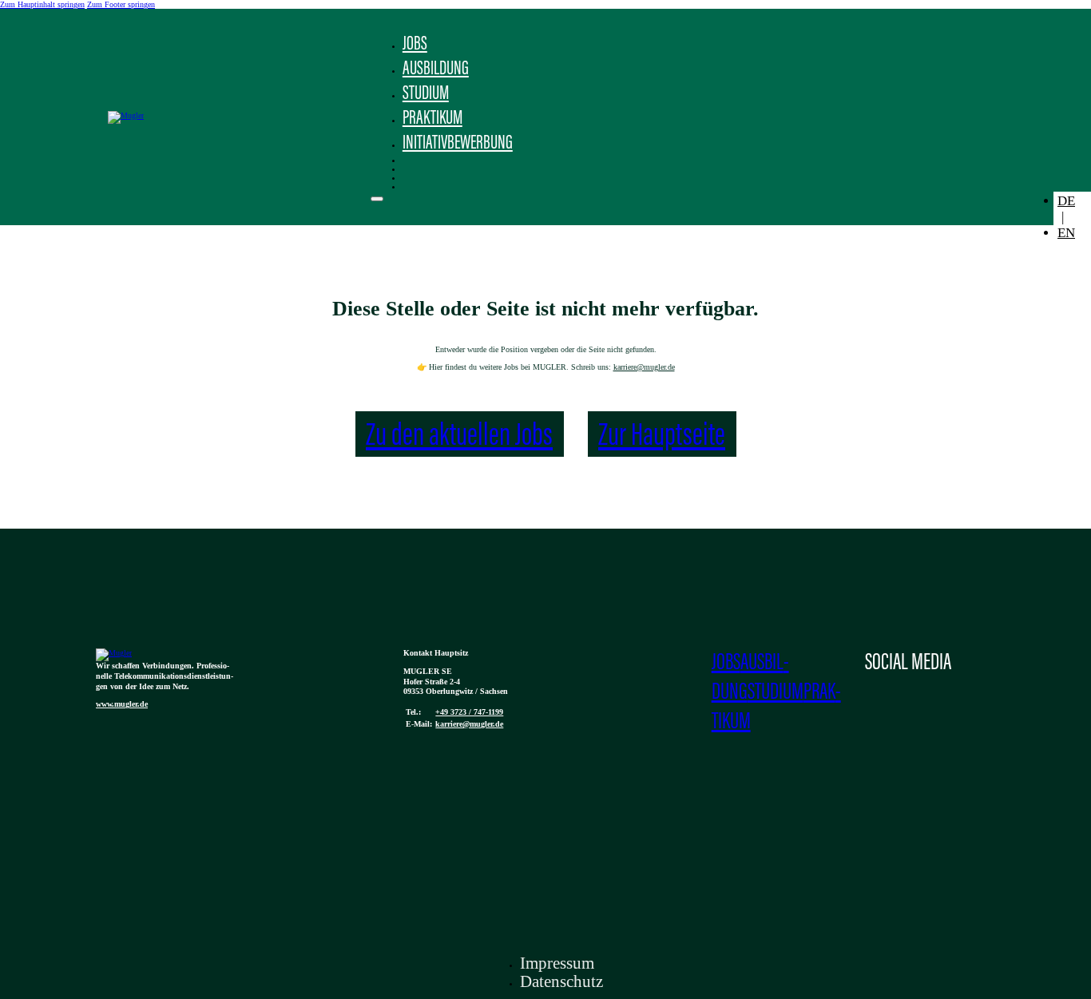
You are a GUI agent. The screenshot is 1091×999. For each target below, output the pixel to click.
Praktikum (432, 119)
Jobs (415, 44)
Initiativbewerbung (458, 143)
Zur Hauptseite (661, 437)
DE (1066, 200)
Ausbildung (436, 69)
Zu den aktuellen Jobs (459, 437)
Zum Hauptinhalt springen (42, 4)
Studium (426, 94)
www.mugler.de (122, 704)
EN (1066, 232)
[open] (377, 198)
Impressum (557, 963)
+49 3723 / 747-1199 (469, 712)
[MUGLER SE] (114, 652)
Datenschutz (561, 981)
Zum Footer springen (121, 4)
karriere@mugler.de (644, 367)
